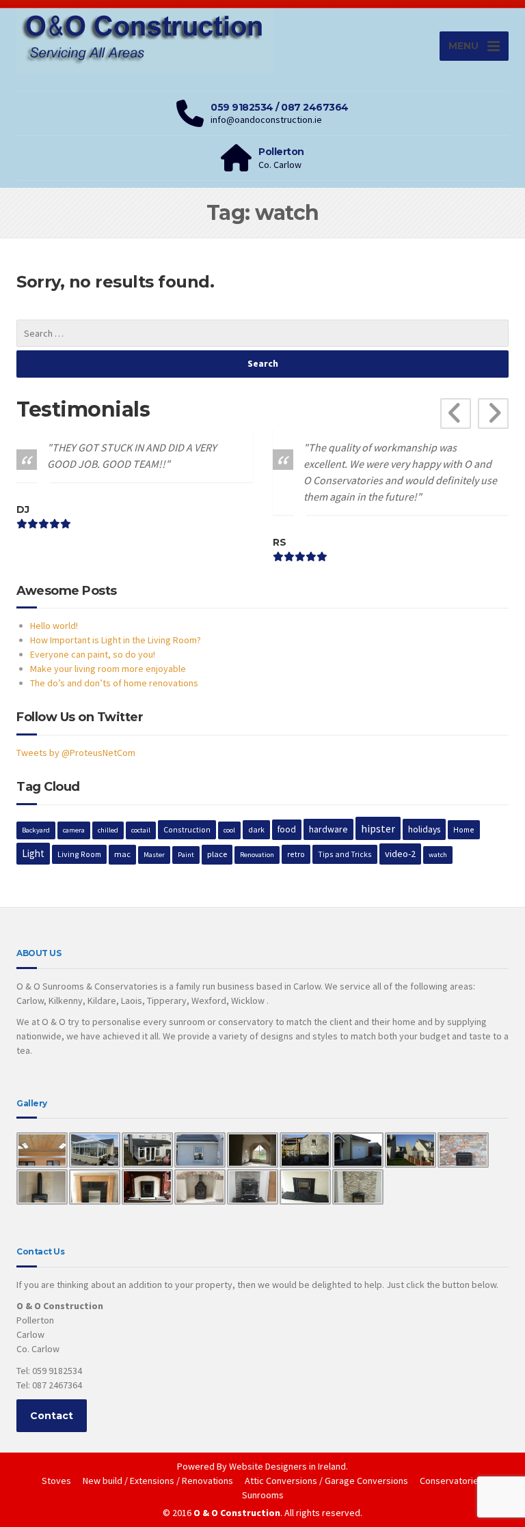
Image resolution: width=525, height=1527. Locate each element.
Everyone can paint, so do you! (92, 654)
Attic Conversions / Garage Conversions (326, 1480)
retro (296, 854)
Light (33, 853)
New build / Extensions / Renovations (158, 1480)
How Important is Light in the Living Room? (115, 640)
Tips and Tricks (345, 854)
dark (256, 829)
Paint (186, 854)
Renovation (257, 854)
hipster (378, 828)
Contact (51, 1416)
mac (122, 854)
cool (229, 830)
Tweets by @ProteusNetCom (75, 752)
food (287, 829)
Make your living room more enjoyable (108, 668)
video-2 (400, 853)
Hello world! (54, 625)
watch (438, 854)
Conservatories (451, 1480)
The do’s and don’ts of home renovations (114, 683)
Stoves (56, 1480)
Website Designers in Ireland (287, 1466)
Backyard (36, 830)
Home (463, 829)
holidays (424, 829)
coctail (140, 830)
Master (154, 854)
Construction (187, 829)
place (217, 854)
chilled (108, 830)
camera (74, 830)
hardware (328, 829)
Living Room (79, 854)
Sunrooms (263, 1495)
